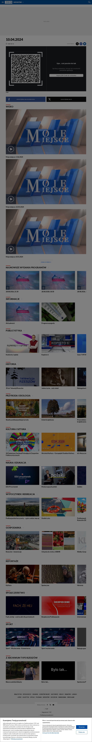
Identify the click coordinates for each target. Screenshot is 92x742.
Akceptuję (82, 727)
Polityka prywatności (17, 739)
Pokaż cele (82, 732)
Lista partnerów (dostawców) (50, 733)
